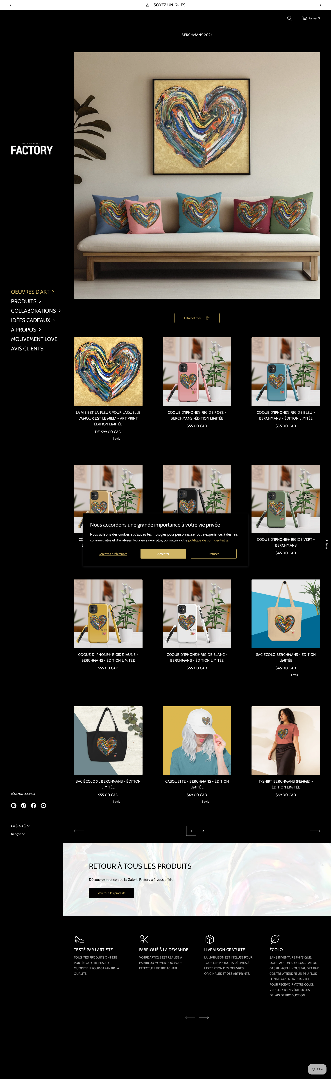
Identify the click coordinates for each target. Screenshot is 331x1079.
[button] (290, 18)
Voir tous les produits (111, 893)
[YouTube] (43, 806)
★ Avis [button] (327, 544)
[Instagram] (14, 806)
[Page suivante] (315, 831)
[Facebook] (34, 806)
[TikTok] (24, 806)
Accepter (163, 554)
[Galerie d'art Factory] (32, 148)
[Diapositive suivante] (204, 1017)
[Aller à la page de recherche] (290, 18)
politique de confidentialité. (208, 540)
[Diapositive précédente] (10, 5)
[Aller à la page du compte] (297, 19)
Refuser (214, 554)
